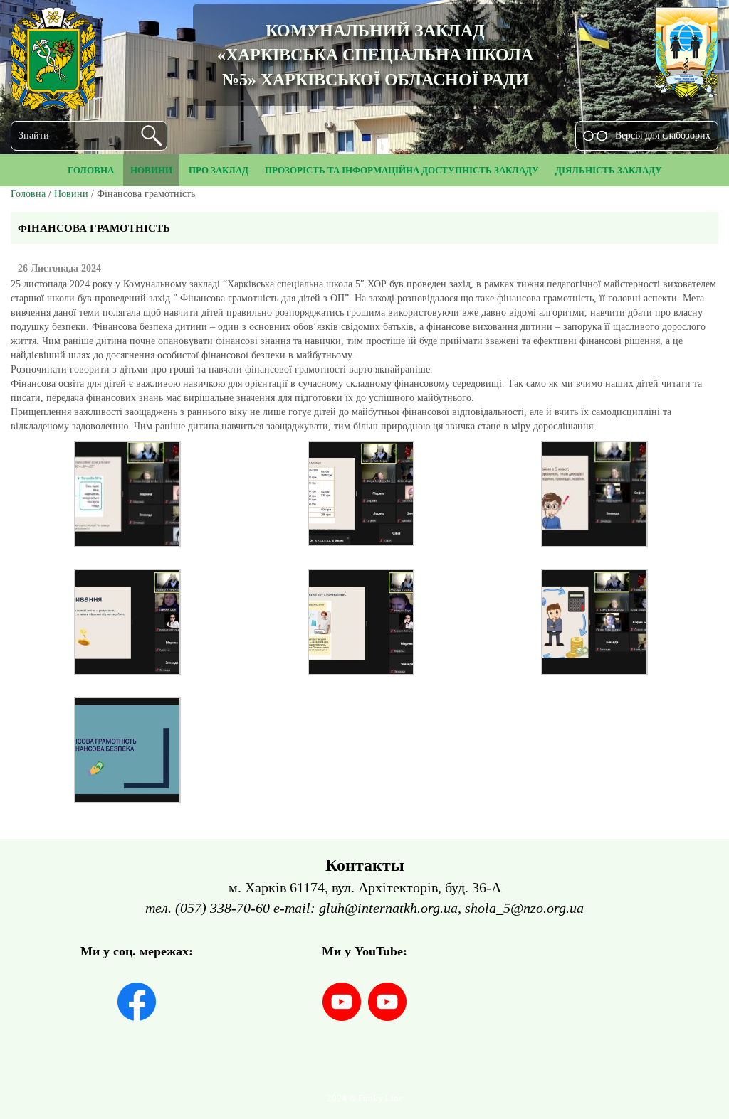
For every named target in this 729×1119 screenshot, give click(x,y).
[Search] (152, 136)
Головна (28, 193)
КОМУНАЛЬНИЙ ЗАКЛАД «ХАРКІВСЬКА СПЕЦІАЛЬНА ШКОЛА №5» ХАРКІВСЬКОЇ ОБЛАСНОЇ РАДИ (375, 55)
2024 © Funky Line (365, 1098)
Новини (71, 193)
